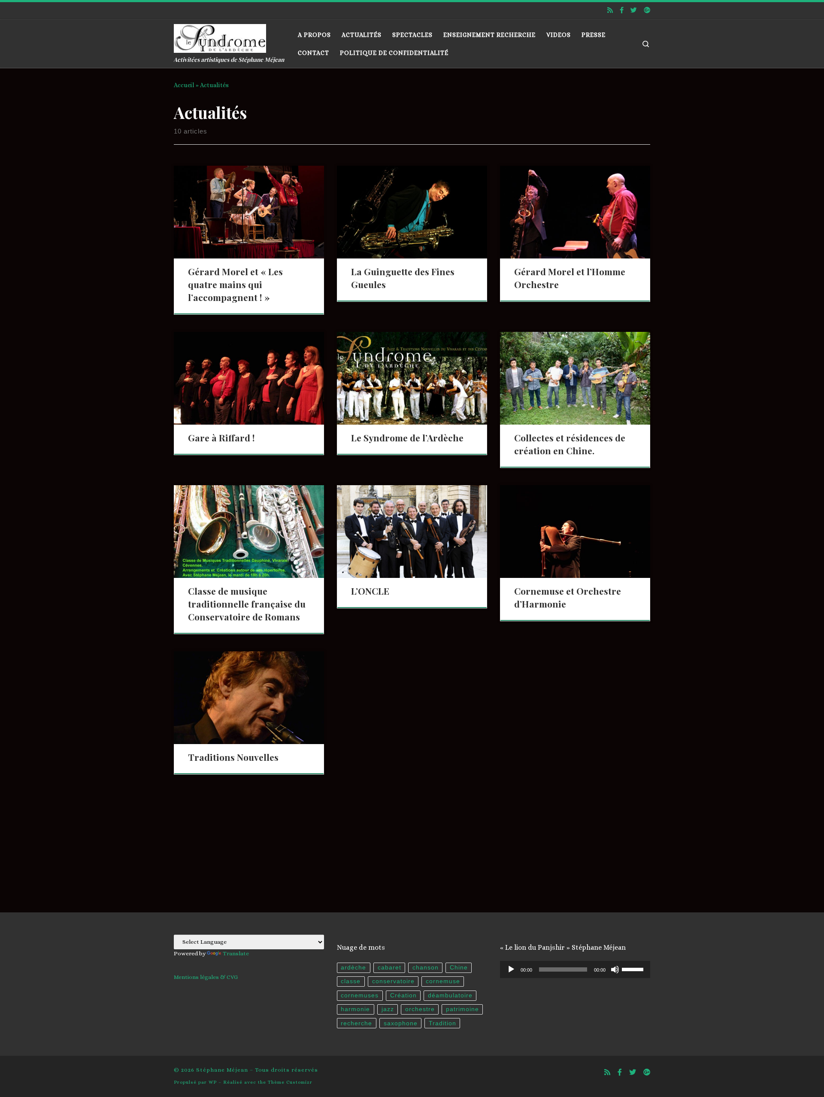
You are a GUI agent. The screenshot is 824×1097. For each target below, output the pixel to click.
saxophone (401, 1023)
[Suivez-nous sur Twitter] (633, 10)
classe (350, 981)
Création (403, 995)
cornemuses (360, 995)
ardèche (353, 967)
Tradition (442, 1023)
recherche (356, 1023)
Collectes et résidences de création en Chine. (569, 444)
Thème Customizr (290, 1082)
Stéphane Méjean (222, 1070)
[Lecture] (511, 969)
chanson (425, 967)
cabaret (389, 967)
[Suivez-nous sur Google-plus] (647, 10)
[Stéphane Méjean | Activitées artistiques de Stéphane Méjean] (220, 36)
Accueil (184, 85)
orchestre (420, 1009)
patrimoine (462, 1009)
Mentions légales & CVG (206, 977)
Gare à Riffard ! (221, 438)
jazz (388, 1009)
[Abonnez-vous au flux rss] (610, 10)
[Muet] (615, 969)
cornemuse (443, 981)
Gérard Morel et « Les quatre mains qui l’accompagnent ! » (235, 284)
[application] (575, 969)
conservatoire (393, 981)
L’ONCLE (370, 591)
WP (213, 1082)
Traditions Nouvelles (233, 757)
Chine (459, 967)
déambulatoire (450, 995)
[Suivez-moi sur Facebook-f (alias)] (622, 10)
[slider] (634, 968)
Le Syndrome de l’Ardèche (407, 438)
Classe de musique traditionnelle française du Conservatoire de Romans (247, 604)
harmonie (355, 1009)
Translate (236, 953)
